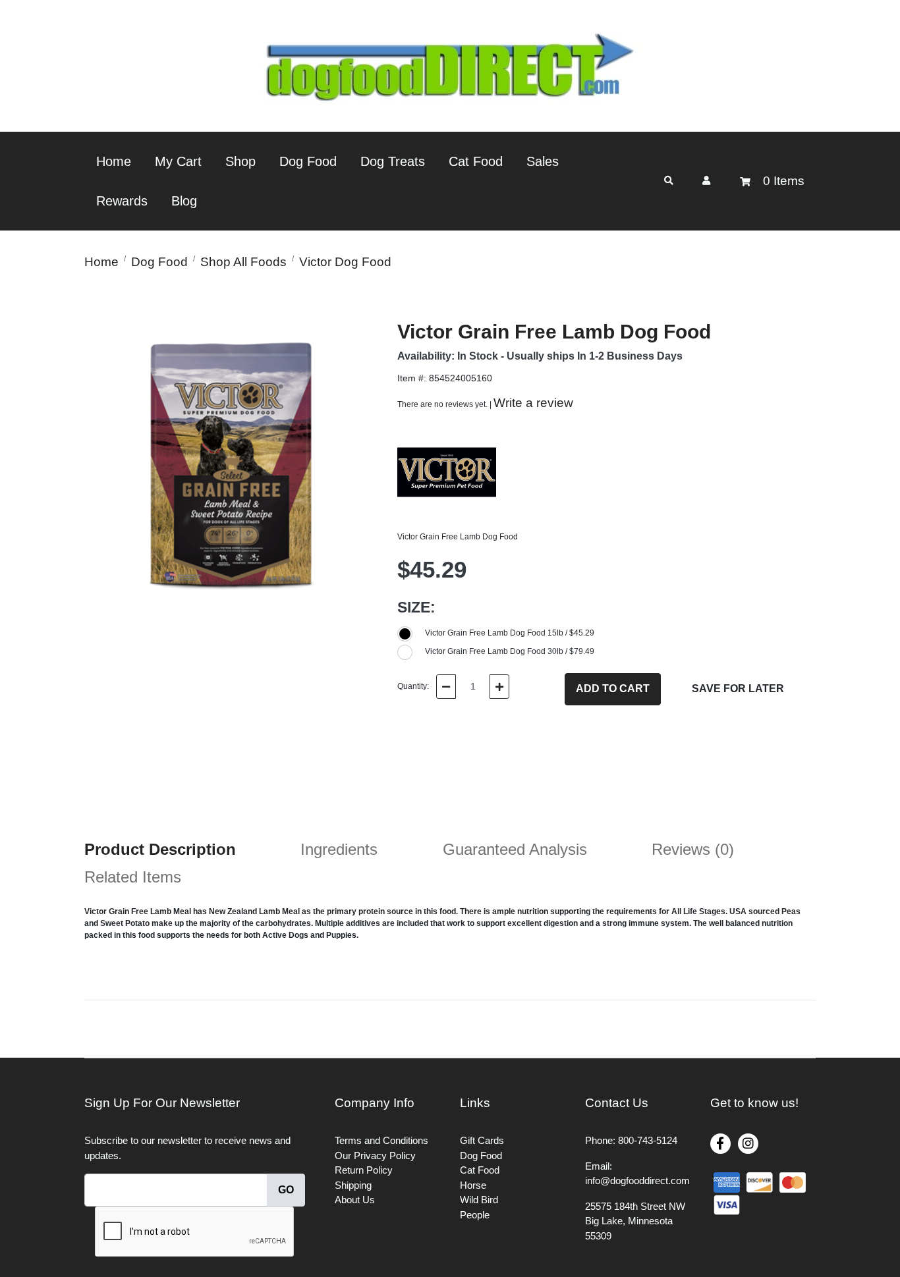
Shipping (353, 1185)
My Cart (178, 161)
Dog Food (308, 161)
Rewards (122, 201)
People (475, 1214)
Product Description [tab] (160, 849)
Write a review (533, 403)
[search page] (668, 181)
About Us (355, 1199)
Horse (473, 1185)
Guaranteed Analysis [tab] (515, 849)
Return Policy (364, 1170)
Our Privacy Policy (375, 1155)
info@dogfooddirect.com (637, 1180)
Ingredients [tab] (339, 849)
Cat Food (476, 161)
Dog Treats (392, 161)
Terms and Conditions (381, 1140)
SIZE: (416, 607)
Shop (240, 161)
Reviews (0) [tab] (693, 849)
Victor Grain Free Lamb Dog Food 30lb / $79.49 (509, 651)
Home (113, 161)
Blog (184, 201)
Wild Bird (479, 1199)
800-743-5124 (647, 1140)
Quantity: (413, 686)
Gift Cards (482, 1140)
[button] (706, 180)
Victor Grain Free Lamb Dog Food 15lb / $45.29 (509, 633)
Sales (542, 161)
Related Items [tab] (132, 877)
